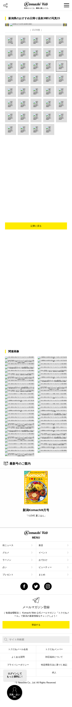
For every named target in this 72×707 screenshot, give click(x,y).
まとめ (42, 574)
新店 (41, 545)
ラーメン (7, 560)
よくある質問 (18, 657)
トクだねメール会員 (18, 649)
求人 (54, 672)
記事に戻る (36, 226)
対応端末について (54, 657)
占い (5, 567)
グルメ (6, 552)
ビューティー (45, 567)
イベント (43, 552)
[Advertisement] (36, 172)
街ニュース (8, 545)
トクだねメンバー (54, 649)
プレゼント (8, 574)
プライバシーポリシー (18, 665)
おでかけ (43, 560)
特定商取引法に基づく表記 (54, 665)
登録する (36, 625)
